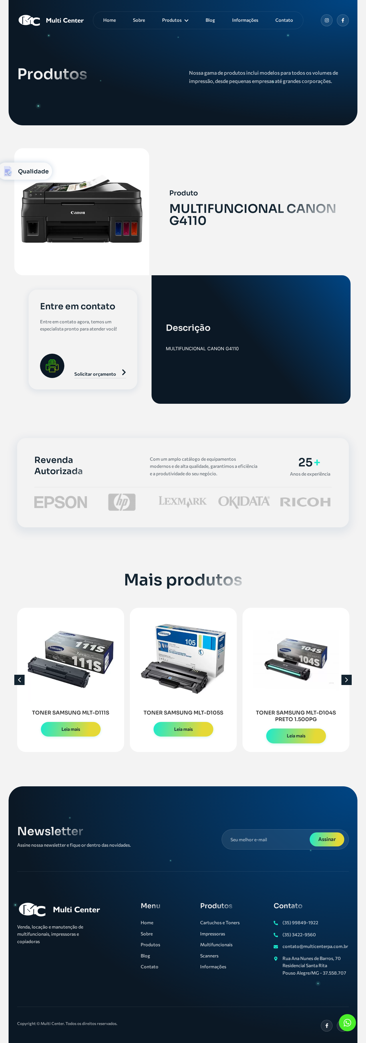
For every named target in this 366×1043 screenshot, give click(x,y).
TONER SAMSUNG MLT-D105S (183, 713)
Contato (284, 20)
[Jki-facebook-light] (327, 1026)
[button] (19, 680)
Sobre (139, 20)
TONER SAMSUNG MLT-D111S (70, 713)
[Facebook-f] (343, 20)
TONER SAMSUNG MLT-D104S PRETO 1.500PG (296, 716)
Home (109, 20)
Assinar (327, 839)
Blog (210, 20)
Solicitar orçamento (95, 374)
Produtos (172, 20)
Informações (245, 20)
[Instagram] (327, 20)
